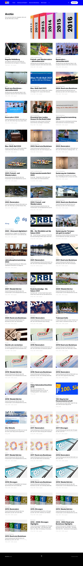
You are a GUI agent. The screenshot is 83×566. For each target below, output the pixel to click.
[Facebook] (41, 556)
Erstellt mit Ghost (74, 556)
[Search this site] (69, 3)
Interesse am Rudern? (22, 2)
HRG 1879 (7, 556)
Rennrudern (44, 2)
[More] (49, 3)
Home (14, 2)
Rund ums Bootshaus (34, 2)
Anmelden (74, 2)
